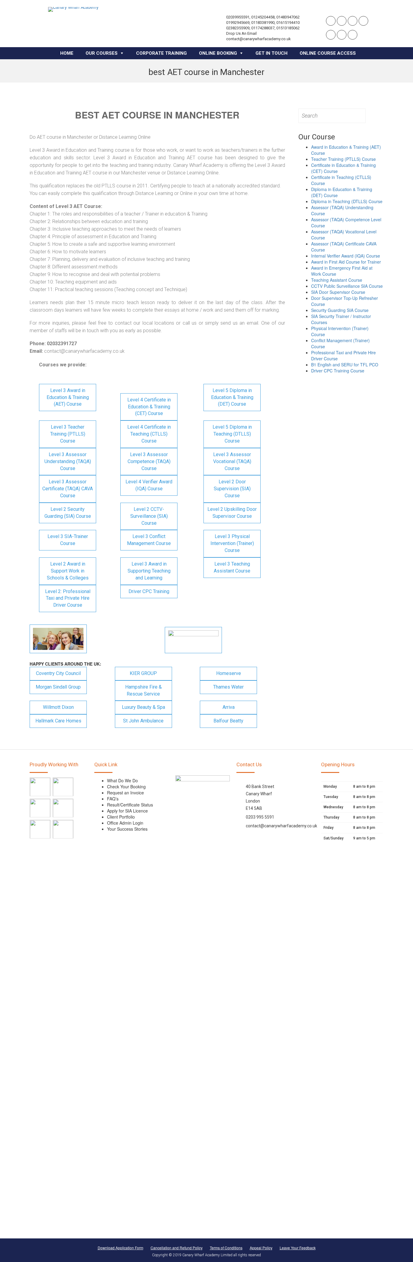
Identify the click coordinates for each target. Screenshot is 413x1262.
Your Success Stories (127, 829)
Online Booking (218, 53)
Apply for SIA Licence (127, 811)
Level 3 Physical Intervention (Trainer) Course (232, 543)
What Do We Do (122, 780)
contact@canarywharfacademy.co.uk (281, 825)
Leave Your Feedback (298, 1247)
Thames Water (228, 687)
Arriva (229, 707)
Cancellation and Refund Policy (177, 1247)
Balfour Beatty (228, 721)
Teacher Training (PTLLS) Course (343, 159)
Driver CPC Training (148, 591)
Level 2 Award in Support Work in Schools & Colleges (68, 571)
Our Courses (102, 53)
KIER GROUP (143, 673)
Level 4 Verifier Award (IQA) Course (148, 485)
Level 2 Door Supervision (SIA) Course (232, 488)
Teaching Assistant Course (336, 280)
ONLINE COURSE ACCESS (328, 53)
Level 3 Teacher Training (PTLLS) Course (67, 434)
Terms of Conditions (226, 1247)
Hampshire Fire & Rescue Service (143, 690)
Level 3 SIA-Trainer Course (67, 540)
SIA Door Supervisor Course (338, 292)
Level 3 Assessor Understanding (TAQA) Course (67, 461)
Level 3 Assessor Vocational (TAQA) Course (232, 461)
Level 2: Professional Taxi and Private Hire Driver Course (67, 598)
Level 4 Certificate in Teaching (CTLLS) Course (149, 434)
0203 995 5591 (260, 817)
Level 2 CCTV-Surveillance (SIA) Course (149, 516)
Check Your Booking (126, 786)
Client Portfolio (121, 817)
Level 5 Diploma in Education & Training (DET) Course (232, 397)
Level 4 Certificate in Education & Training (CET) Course (149, 407)
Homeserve (228, 673)
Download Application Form (120, 1247)
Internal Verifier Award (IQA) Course (345, 256)
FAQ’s (113, 799)
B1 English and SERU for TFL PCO (344, 365)
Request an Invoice (125, 793)
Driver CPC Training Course (337, 371)
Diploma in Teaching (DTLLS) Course (346, 201)
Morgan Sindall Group (58, 687)
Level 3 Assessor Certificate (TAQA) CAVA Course (67, 488)
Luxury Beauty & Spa (143, 707)
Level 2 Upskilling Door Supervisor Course (232, 512)
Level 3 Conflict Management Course (149, 540)
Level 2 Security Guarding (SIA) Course (67, 512)
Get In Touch (271, 53)
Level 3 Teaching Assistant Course (232, 567)
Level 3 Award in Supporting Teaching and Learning (149, 571)
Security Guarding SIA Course (340, 310)
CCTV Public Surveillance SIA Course (347, 286)
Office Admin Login (125, 823)
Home (66, 53)
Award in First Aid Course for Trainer (346, 262)
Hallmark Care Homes (58, 721)
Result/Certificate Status (130, 805)
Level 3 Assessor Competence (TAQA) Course (149, 461)
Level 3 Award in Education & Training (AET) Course (68, 397)
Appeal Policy (261, 1247)
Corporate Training (161, 53)
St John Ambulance (143, 721)
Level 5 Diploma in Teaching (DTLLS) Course (232, 434)
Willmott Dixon (58, 707)
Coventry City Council (58, 673)
